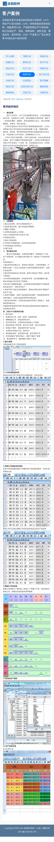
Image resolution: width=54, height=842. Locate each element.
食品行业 (10, 68)
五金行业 (10, 74)
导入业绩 (10, 56)
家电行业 (27, 62)
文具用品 (27, 80)
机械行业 (10, 62)
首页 (13, 99)
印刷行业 (44, 68)
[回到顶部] (50, 838)
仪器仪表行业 (27, 86)
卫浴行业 (27, 92)
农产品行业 (44, 74)
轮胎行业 (44, 56)
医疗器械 (44, 80)
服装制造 (44, 86)
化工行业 (27, 68)
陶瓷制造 (10, 92)
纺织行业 (27, 74)
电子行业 (44, 62)
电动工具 (10, 86)
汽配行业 (27, 56)
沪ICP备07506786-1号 (27, 832)
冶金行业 (10, 80)
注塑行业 (44, 92)
